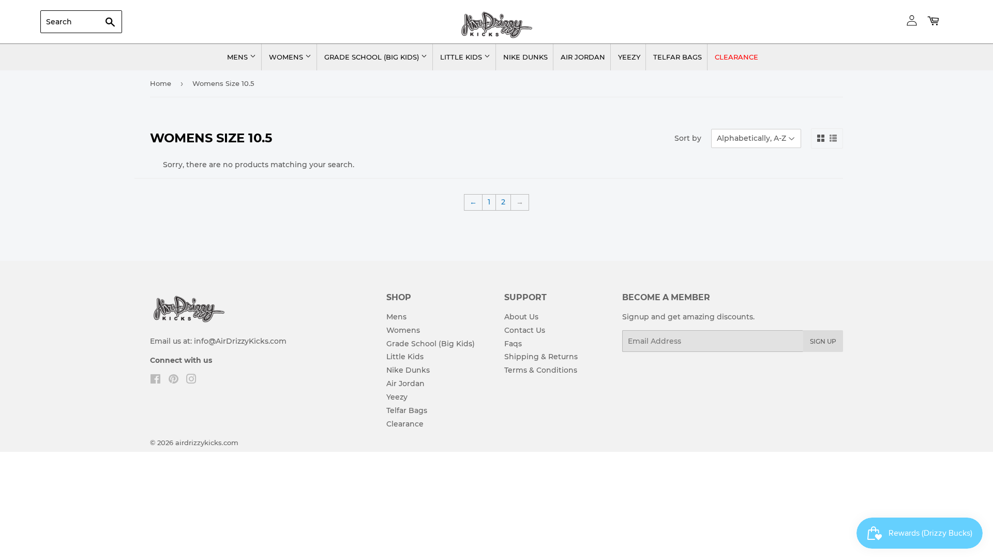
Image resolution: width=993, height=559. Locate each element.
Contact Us (524, 330)
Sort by (687, 138)
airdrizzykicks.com (206, 442)
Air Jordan (583, 57)
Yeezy (629, 57)
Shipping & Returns (541, 356)
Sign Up (823, 341)
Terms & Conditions (540, 370)
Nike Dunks (525, 57)
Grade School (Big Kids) (372, 57)
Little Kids (462, 57)
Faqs (513, 343)
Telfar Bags (677, 57)
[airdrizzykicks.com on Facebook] (155, 380)
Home (160, 83)
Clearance (736, 57)
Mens (238, 57)
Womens (287, 57)
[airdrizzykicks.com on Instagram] (191, 380)
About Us (521, 316)
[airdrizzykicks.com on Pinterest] (173, 380)
